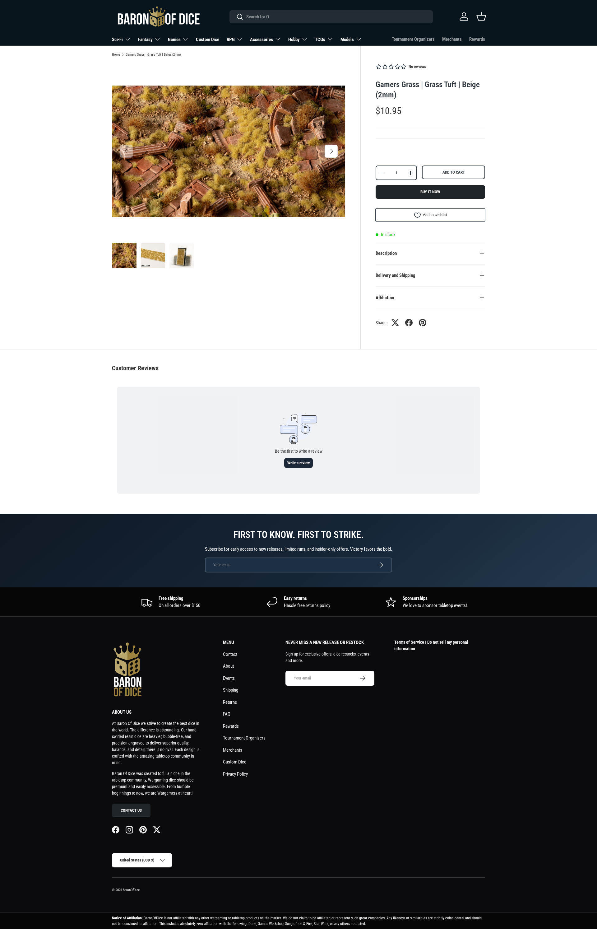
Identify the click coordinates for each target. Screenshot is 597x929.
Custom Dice (207, 39)
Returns (230, 702)
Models (347, 39)
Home (116, 54)
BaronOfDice (131, 890)
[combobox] (331, 16)
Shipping (230, 690)
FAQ (226, 714)
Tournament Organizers (413, 39)
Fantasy (145, 39)
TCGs (320, 39)
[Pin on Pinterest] (422, 322)
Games (174, 39)
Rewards (477, 39)
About (228, 666)
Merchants (452, 39)
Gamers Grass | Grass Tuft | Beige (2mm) (153, 54)
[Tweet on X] (395, 322)
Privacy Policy (235, 774)
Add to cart (453, 172)
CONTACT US (131, 810)
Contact (230, 654)
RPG (231, 39)
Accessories (261, 39)
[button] (481, 16)
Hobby (294, 39)
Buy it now (430, 191)
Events (229, 678)
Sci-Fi (117, 39)
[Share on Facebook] (409, 322)
